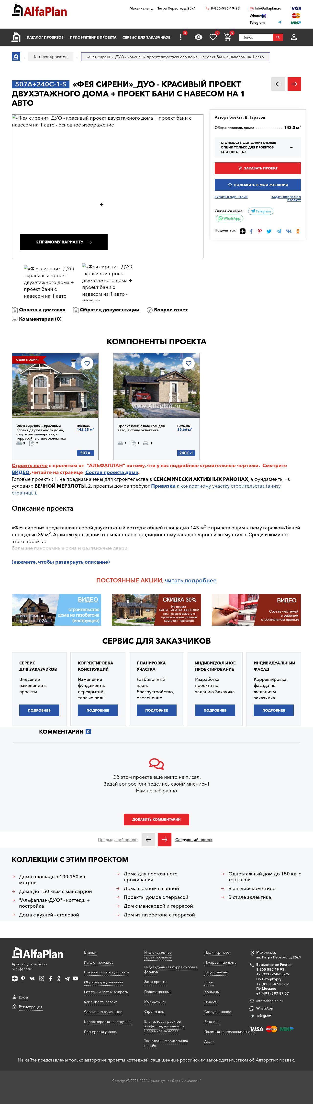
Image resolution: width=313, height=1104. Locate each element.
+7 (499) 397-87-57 (272, 993)
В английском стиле (251, 888)
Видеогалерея (216, 972)
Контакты (212, 992)
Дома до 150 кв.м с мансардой (55, 891)
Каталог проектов (45, 37)
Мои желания (155, 1001)
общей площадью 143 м (176, 528)
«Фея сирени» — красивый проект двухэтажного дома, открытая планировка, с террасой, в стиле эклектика (41, 432)
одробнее (202, 580)
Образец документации (109, 310)
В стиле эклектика (249, 897)
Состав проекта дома (111, 472)
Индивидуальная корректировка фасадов (170, 969)
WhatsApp (231, 218)
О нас (209, 982)
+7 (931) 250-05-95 (272, 974)
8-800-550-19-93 (225, 8)
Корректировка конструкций (107, 1022)
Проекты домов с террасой (156, 897)
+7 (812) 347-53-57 (272, 984)
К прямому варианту (59, 242)
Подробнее (41, 405)
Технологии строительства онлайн (166, 1043)
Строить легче (30, 465)
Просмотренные (157, 991)
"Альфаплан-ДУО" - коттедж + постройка (54, 903)
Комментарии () (40, 319)
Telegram (263, 211)
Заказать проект (261, 168)
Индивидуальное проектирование (158, 954)
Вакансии (211, 1022)
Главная (90, 952)
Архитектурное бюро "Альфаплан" (29, 966)
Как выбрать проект (100, 1002)
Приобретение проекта (93, 37)
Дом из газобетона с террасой (159, 915)
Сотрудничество (217, 1011)
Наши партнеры (217, 952)
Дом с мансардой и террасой (158, 906)
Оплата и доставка (42, 310)
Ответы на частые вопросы (106, 992)
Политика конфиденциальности (230, 1032)
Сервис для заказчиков (146, 37)
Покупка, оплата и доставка (106, 972)
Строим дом (154, 1011)
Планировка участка (100, 1032)
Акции (209, 1041)
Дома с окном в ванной (151, 888)
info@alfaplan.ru (268, 8)
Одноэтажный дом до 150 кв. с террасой (264, 877)
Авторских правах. (275, 1060)
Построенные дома (220, 962)
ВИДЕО (21, 472)
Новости (211, 1002)
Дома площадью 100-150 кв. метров (52, 879)
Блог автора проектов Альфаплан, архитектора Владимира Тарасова (164, 1026)
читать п (176, 580)
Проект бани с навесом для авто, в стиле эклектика (141, 428)
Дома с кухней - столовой (49, 915)
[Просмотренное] (198, 37)
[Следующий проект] (164, 839)
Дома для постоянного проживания (151, 877)
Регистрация (31, 1006)
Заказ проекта (155, 981)
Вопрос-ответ (171, 310)
